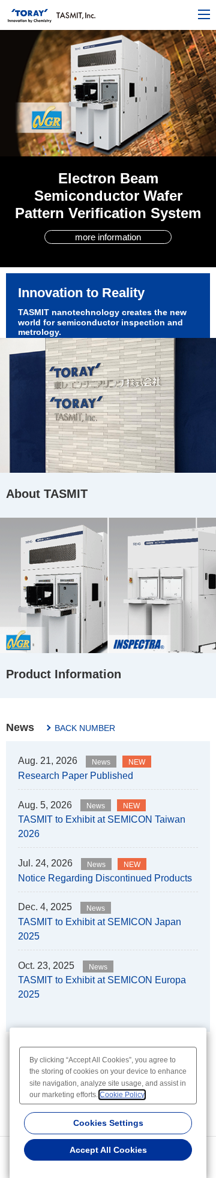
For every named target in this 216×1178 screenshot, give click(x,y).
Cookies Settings (108, 1123)
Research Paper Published (75, 776)
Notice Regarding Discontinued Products (105, 878)
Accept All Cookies (108, 1150)
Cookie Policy (122, 1095)
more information (108, 237)
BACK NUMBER (85, 728)
